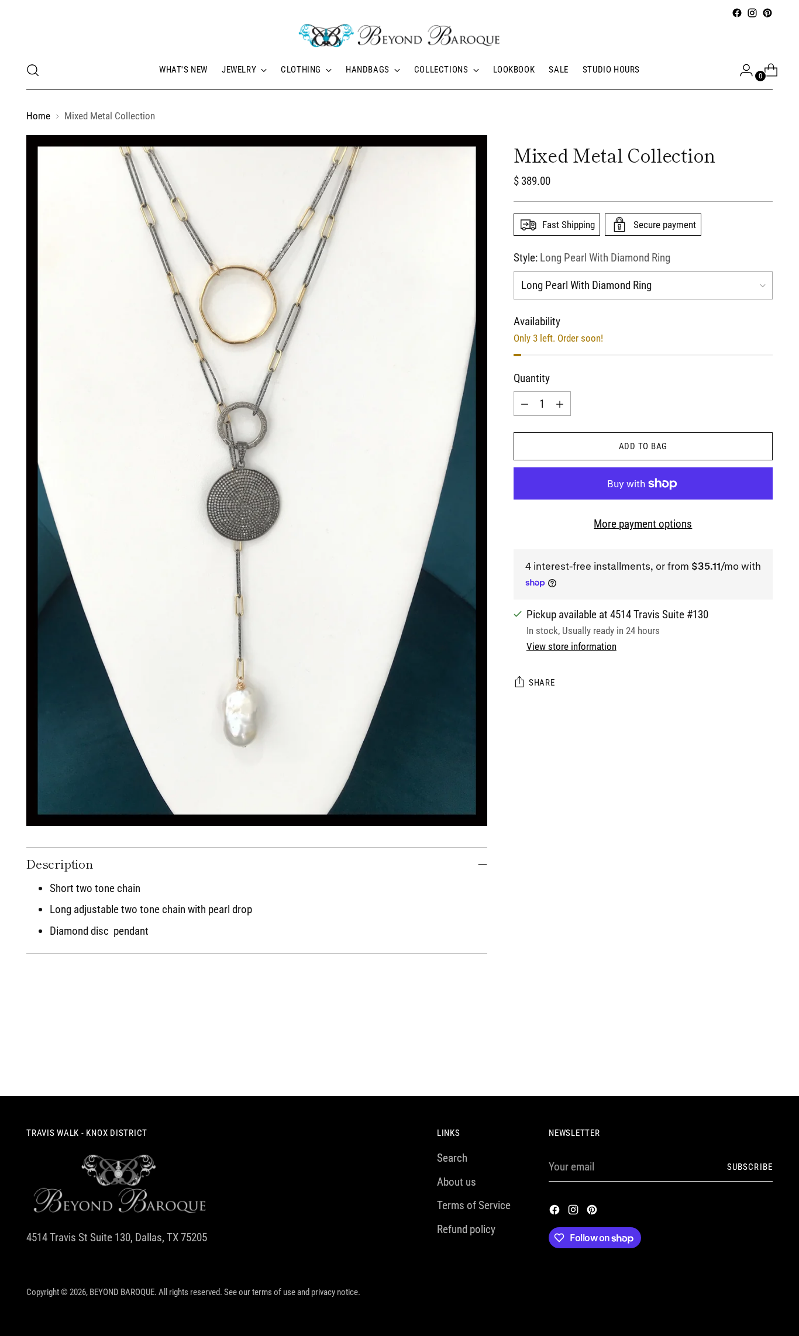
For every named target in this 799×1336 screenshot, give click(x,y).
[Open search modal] (32, 70)
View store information (571, 646)
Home (38, 116)
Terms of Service (474, 1205)
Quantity (532, 378)
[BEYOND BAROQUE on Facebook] (737, 13)
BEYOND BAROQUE (121, 1292)
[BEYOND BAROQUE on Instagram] (752, 13)
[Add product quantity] (559, 403)
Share (542, 682)
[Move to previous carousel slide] (736, 1056)
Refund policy (466, 1229)
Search (452, 1158)
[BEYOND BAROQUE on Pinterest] (767, 13)
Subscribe (750, 1167)
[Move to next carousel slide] (763, 1056)
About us (456, 1182)
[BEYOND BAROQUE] (399, 35)
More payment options (643, 524)
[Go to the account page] (741, 70)
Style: (592, 257)
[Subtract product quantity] (524, 403)
